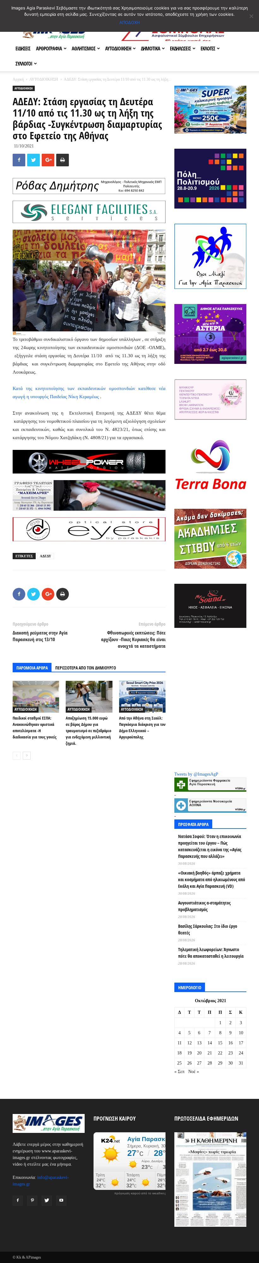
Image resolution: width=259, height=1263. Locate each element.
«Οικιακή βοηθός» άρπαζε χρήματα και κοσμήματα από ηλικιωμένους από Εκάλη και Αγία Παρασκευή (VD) (211, 879)
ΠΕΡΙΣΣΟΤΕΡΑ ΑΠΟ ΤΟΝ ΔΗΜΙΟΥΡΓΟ (85, 668)
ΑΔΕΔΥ (45, 556)
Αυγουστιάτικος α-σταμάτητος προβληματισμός (204, 906)
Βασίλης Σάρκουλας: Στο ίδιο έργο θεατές (207, 929)
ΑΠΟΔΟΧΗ (129, 22)
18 (179, 1053)
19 (189, 1053)
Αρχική (18, 79)
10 (241, 1032)
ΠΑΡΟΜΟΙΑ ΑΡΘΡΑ (32, 668)
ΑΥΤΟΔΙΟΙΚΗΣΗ (118, 48)
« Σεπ (179, 1071)
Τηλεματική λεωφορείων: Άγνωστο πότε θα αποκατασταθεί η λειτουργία (211, 952)
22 (220, 1053)
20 (199, 1053)
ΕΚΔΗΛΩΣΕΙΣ (180, 48)
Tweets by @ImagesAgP (196, 774)
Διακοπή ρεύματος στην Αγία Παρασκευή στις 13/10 (40, 635)
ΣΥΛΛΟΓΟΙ (23, 63)
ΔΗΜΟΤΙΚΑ (150, 48)
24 (241, 1053)
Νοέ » (193, 1071)
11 (180, 1043)
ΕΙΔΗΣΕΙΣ (22, 48)
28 (210, 1063)
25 (179, 1063)
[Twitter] (47, 1201)
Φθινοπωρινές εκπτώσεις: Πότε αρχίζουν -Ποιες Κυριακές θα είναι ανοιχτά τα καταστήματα (133, 639)
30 (230, 1063)
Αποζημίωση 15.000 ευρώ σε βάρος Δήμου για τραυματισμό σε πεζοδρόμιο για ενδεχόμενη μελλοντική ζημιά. (88, 730)
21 (210, 1053)
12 (189, 1043)
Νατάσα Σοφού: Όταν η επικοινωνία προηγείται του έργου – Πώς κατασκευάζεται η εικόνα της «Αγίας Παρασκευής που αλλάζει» (209, 846)
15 (220, 1043)
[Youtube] (61, 1201)
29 (220, 1063)
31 (241, 1063)
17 (241, 1043)
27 (199, 1063)
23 (230, 1053)
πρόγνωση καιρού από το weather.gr (140, 1193)
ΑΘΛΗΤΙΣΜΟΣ (83, 48)
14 (210, 1043)
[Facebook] (18, 1201)
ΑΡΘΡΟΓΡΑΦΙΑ (49, 48)
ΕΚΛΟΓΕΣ (208, 48)
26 (189, 1063)
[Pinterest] (32, 1201)
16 (230, 1043)
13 (199, 1043)
